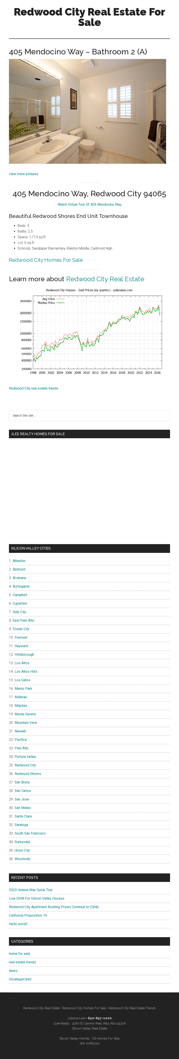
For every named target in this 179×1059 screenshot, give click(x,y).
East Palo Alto (23, 620)
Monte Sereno (25, 714)
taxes (13, 971)
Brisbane (19, 578)
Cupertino (20, 603)
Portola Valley (25, 757)
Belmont (19, 569)
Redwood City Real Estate (105, 279)
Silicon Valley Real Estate (89, 1028)
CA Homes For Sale (106, 1038)
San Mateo (23, 808)
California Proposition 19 (28, 915)
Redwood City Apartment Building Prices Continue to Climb (54, 907)
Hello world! (18, 924)
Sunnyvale (22, 842)
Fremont (21, 637)
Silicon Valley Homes (74, 1038)
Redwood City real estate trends (33, 388)
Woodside (22, 859)
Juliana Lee (76, 1018)
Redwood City (25, 765)
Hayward (21, 646)
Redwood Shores (28, 774)
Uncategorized (20, 979)
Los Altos (22, 663)
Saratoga (21, 825)
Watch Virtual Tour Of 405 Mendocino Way (90, 204)
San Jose (22, 799)
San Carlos (23, 791)
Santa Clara (23, 816)
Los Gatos (22, 680)
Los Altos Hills (26, 671)
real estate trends (22, 962)
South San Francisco (30, 833)
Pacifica (21, 740)
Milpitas (21, 706)
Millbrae (21, 697)
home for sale (19, 954)
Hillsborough (24, 654)
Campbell (20, 595)
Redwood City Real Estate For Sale (89, 17)
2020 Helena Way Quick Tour (31, 890)
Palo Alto (22, 748)
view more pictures (23, 174)
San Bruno (22, 782)
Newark (20, 731)
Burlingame (21, 586)
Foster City (21, 629)
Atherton (19, 561)
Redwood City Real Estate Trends (132, 1008)
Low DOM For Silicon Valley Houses (36, 898)
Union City (22, 850)
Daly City (19, 612)
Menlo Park (23, 688)
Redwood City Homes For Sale (46, 260)
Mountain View (26, 723)
